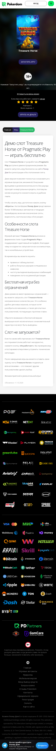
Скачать (28, 703)
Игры (16, 130)
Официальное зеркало (27, 696)
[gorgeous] (36, 102)
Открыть (42, 745)
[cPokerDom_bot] (27, 662)
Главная (7, 130)
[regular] (27, 102)
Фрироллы (28, 675)
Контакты (27, 692)
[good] (31, 102)
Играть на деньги (28, 114)
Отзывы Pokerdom (27, 689)
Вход (35, 3)
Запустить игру (28, 62)
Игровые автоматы (28, 671)
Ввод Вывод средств (28, 682)
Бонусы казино (28, 685)
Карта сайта (29, 706)
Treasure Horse (26, 130)
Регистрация (28, 699)
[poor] (22, 102)
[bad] (18, 102)
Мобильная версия (28, 678)
